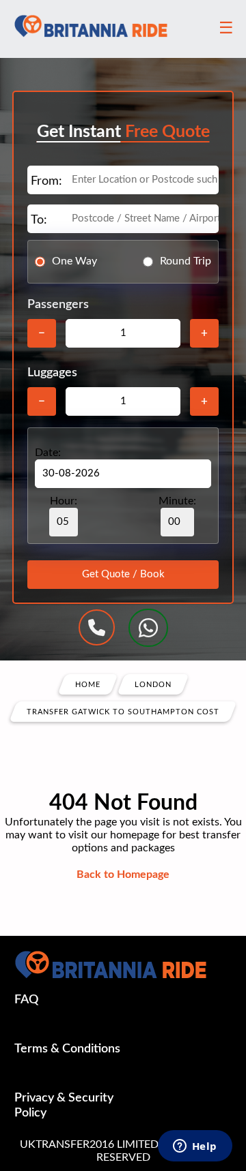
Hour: (63, 501)
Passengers (58, 305)
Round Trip (185, 261)
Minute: (177, 501)
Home (87, 684)
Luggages (52, 373)
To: (39, 220)
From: (46, 181)
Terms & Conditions (67, 1049)
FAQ (26, 1000)
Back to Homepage (123, 874)
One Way (74, 261)
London (153, 684)
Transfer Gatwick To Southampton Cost (123, 711)
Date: (48, 452)
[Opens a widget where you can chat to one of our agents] (194, 1147)
